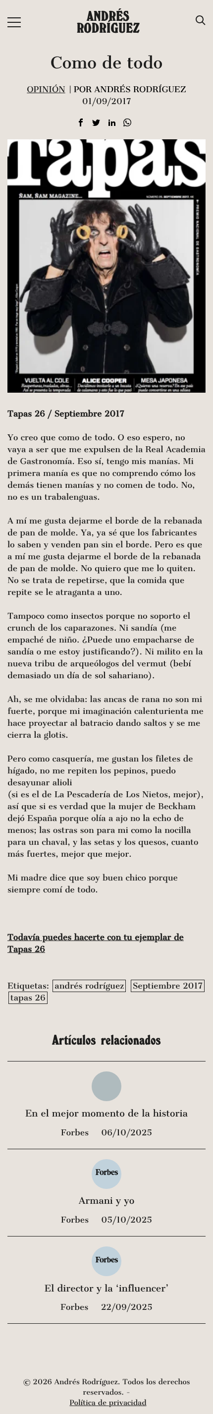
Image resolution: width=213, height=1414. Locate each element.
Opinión (46, 89)
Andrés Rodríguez (108, 22)
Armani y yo (106, 1201)
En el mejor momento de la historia (106, 1113)
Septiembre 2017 (168, 986)
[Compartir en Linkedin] (112, 123)
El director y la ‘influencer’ (107, 1289)
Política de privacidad (107, 1403)
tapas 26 (28, 998)
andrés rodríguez (89, 986)
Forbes (76, 1132)
